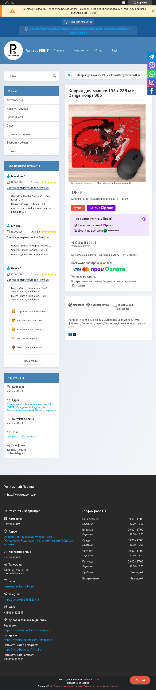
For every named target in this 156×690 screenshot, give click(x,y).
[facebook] (70, 334)
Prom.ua (95, 679)
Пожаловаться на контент (68, 686)
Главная (58, 50)
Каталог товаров (17, 108)
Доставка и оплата (19, 134)
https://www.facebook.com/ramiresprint (28, 630)
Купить (78, 207)
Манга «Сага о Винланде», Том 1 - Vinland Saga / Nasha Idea (30, 297)
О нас (98, 50)
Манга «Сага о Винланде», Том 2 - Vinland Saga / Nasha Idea (30, 290)
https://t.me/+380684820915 (21, 599)
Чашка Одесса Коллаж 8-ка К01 (29, 254)
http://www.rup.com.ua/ (21, 494)
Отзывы (12, 151)
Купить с (94, 207)
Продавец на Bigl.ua (78, 683)
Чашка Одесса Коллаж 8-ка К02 (29, 250)
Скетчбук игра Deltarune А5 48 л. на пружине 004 (31, 210)
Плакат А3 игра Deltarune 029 (28, 204)
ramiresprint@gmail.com (22, 436)
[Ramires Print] (13, 50)
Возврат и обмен (17, 142)
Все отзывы (31, 360)
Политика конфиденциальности (101, 686)
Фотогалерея (15, 100)
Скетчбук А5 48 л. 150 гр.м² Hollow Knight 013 (31, 198)
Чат (142, 680)
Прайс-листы (15, 117)
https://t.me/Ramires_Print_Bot (23, 649)
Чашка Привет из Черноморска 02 (31, 245)
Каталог (78, 50)
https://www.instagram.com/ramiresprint (28, 639)
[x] (74, 334)
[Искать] (54, 76)
